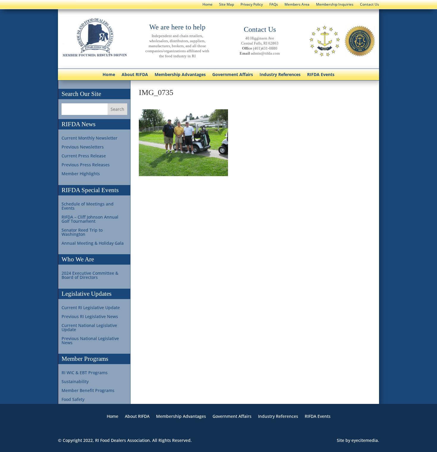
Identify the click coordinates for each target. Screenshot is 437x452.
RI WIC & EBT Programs (85, 373)
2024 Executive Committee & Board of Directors (90, 275)
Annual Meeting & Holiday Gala (93, 243)
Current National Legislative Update (89, 327)
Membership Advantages (180, 74)
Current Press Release (84, 156)
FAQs (273, 4)
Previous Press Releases (86, 165)
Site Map (226, 4)
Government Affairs (232, 74)
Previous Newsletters (83, 147)
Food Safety (73, 399)
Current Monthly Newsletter (89, 138)
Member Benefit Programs (88, 390)
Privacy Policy (251, 4)
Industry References (280, 74)
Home (207, 4)
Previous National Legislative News (90, 340)
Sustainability (75, 382)
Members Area (296, 4)
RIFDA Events (320, 74)
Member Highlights (81, 174)
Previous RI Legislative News (90, 316)
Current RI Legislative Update (91, 308)
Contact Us (369, 4)
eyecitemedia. (365, 440)
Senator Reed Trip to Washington (82, 232)
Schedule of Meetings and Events (88, 206)
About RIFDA (135, 74)
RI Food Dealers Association (122, 440)
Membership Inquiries (334, 4)
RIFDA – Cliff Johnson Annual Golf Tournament (90, 219)
